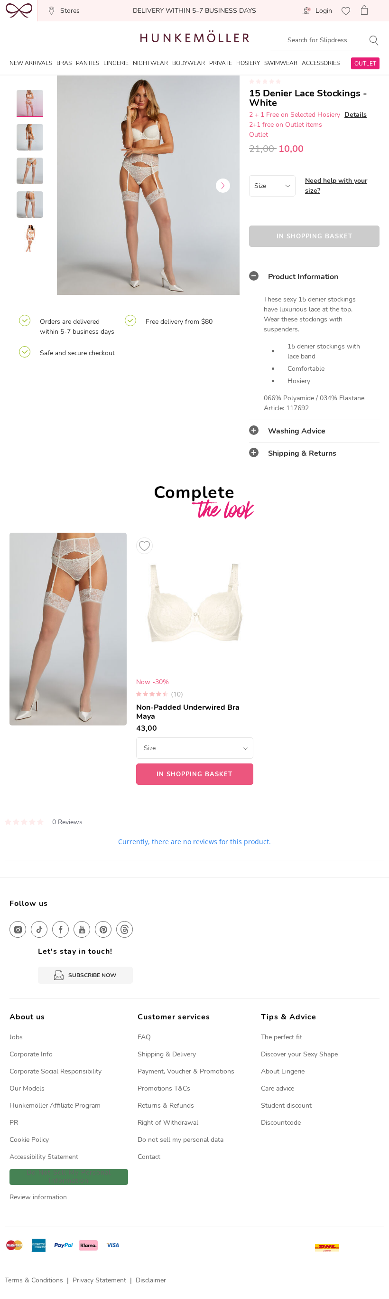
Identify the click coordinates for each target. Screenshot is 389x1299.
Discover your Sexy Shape (299, 1054)
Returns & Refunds (166, 1105)
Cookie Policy (29, 1139)
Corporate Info (31, 1054)
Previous (73, 186)
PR (13, 1122)
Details (355, 114)
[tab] (314, 277)
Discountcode (281, 1122)
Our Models (27, 1088)
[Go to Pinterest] (103, 929)
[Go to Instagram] (17, 929)
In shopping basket (314, 236)
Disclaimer (151, 1280)
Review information (38, 1197)
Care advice (277, 1088)
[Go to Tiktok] (39, 929)
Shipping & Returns (302, 453)
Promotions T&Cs (164, 1088)
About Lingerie (283, 1071)
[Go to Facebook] (60, 929)
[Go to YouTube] (82, 929)
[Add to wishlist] (144, 545)
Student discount (286, 1105)
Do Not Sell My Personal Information (69, 1177)
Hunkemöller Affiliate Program (55, 1105)
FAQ (144, 1037)
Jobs (16, 1037)
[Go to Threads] (124, 929)
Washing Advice (296, 431)
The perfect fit (281, 1037)
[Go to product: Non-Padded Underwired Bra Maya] (194, 659)
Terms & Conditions (34, 1280)
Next (223, 186)
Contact (149, 1156)
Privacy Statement (99, 1280)
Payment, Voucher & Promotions (186, 1071)
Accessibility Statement (43, 1156)
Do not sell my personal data (180, 1139)
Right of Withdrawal (168, 1122)
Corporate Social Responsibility (55, 1071)
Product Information (303, 277)
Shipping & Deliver (165, 1054)
